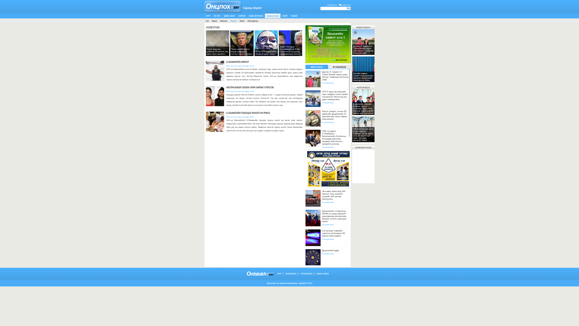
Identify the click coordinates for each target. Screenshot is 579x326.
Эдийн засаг (229, 15)
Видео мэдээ (363, 27)
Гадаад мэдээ (273, 15)
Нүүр (208, 15)
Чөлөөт (294, 15)
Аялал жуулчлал (256, 15)
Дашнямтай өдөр (330, 250)
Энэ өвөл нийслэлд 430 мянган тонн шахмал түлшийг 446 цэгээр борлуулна (333, 195)
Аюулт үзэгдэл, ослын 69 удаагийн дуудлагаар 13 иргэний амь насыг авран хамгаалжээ (334, 115)
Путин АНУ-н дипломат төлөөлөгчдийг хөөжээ (265, 52)
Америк (233, 20)
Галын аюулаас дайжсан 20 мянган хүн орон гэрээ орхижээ (217, 51)
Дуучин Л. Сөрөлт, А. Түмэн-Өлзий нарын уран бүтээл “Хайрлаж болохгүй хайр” (335, 76)
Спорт (285, 15)
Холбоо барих (322, 273)
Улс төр (217, 15)
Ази (207, 20)
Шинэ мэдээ (317, 67)
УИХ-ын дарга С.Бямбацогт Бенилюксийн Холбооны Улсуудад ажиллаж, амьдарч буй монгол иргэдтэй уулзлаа (334, 137)
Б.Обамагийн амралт (237, 62)
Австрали (223, 20)
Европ (242, 20)
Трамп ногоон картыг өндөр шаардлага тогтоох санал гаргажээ (242, 51)
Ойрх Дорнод (252, 20)
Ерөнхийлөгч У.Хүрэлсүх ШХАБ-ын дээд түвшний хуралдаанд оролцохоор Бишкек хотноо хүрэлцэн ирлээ (334, 216)
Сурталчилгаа (306, 273)
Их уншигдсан (339, 67)
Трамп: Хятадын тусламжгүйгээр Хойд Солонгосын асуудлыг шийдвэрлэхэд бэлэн (290, 50)
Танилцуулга (290, 273)
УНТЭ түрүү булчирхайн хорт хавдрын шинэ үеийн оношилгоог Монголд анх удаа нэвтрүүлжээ (335, 95)
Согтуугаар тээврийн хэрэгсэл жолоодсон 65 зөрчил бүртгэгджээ (333, 233)
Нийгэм (242, 15)
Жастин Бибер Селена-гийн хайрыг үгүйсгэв (250, 87)
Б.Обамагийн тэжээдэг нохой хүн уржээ (248, 113)
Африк (214, 20)
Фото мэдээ (363, 87)
